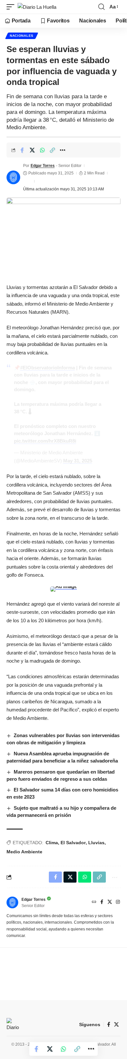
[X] (110, 902)
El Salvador (73, 842)
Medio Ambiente (24, 851)
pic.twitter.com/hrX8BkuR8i (45, 441)
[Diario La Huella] (37, 7)
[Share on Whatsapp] (42, 150)
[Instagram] (117, 902)
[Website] (94, 902)
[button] (12, 7)
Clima (52, 842)
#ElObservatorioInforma (47, 367)
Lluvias (96, 842)
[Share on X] (32, 150)
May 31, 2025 (77, 460)
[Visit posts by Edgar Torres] (13, 177)
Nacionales (22, 35)
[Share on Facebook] (22, 150)
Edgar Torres (43, 165)
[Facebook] (102, 902)
